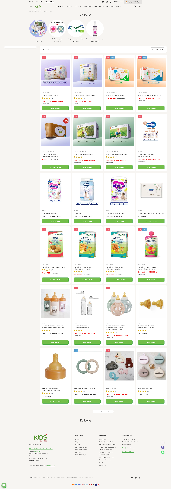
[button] (30, 6)
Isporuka (78, 452)
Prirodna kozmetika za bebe (94, 39)
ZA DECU (58, 6)
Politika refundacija (81, 449)
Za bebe (50, 11)
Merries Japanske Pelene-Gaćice (116, 213)
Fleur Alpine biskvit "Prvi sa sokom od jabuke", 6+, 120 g (82, 268)
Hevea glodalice (111, 388)
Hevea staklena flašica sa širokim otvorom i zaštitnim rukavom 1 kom (53, 326)
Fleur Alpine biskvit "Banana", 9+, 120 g (54, 267)
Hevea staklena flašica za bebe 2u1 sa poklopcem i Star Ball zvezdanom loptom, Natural (115, 327)
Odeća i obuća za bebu (106, 449)
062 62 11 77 (38, 451)
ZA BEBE (67, 6)
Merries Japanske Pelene (50, 213)
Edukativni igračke (104, 455)
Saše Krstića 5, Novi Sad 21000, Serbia (41, 449)
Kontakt (77, 444)
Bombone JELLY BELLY (106, 452)
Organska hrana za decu (76, 39)
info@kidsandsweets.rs (129, 448)
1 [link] (94, 411)
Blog (76, 442)
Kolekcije (43, 11)
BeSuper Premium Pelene (50, 95)
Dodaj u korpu (55, 108)
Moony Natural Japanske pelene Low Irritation (146, 155)
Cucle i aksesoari (57, 39)
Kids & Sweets (35, 11)
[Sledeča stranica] (111, 411)
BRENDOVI (109, 6)
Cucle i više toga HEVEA (106, 442)
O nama (77, 439)
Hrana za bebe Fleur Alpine (107, 444)
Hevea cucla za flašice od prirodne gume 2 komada (146, 326)
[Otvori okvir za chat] (3, 485)
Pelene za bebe (38, 39)
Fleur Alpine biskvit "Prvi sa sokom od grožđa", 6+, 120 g (114, 268)
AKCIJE (101, 462)
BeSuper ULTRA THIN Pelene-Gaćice (149, 95)
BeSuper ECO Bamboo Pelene (83, 154)
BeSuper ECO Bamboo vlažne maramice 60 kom (50, 155)
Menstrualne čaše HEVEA (106, 457)
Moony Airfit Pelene (80, 213)
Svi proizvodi (103, 439)
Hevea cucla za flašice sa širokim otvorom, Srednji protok (52, 389)
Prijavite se (119, 2)
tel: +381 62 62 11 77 (128, 451)
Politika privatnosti (81, 447)
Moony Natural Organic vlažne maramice (151, 213)
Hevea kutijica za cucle (145, 388)
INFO (117, 6)
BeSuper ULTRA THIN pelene (115, 95)
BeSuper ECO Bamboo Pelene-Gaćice (118, 154)
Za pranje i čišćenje (105, 460)
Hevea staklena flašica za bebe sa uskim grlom (81, 326)
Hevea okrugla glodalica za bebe (84, 388)
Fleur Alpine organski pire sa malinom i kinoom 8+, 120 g (147, 268)
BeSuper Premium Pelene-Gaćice (84, 95)
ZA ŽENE (76, 6)
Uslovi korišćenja (80, 455)
